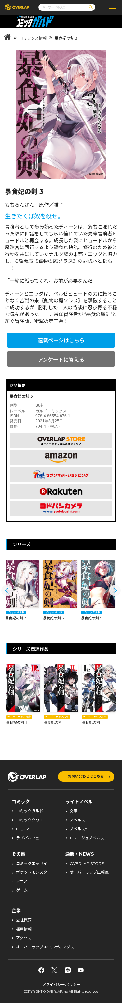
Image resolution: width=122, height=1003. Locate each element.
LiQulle (22, 829)
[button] (7, 590)
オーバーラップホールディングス (45, 947)
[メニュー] (111, 7)
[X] (54, 970)
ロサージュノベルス (87, 838)
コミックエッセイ (31, 863)
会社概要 (24, 920)
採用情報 (24, 929)
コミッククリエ (29, 820)
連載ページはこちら (61, 340)
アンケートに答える (61, 360)
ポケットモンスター (33, 872)
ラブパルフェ (27, 838)
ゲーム (22, 890)
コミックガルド (29, 811)
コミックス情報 (33, 38)
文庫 (73, 811)
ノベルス (77, 820)
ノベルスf (78, 829)
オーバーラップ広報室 (89, 872)
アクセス (23, 938)
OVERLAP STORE (87, 863)
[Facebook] (41, 970)
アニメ (22, 881)
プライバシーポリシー (61, 984)
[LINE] (68, 970)
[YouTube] (81, 970)
